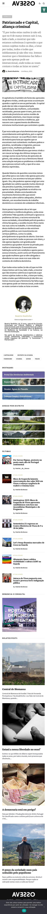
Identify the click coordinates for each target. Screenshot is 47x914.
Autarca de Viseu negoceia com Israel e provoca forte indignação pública (28, 580)
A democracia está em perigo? (19, 809)
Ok (24, 911)
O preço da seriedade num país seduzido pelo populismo (19, 871)
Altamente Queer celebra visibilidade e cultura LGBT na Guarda (27, 561)
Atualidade (18, 456)
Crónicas (7, 16)
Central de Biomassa (14, 689)
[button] (44, 10)
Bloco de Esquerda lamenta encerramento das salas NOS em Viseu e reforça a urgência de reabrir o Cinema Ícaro (28, 482)
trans (37, 359)
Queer (28, 359)
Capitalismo (8, 355)
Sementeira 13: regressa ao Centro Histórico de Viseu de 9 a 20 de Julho (28, 525)
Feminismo (8, 359)
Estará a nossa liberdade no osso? (21, 749)
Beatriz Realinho (23, 316)
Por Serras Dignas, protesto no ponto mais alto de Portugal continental (27, 462)
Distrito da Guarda (25, 355)
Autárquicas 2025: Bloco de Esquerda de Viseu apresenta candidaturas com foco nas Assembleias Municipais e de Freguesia (26, 504)
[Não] (44, 907)
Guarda (19, 359)
